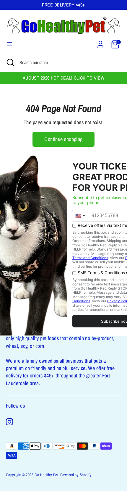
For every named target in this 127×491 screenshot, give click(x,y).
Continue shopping (63, 139)
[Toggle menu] (9, 44)
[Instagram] (9, 421)
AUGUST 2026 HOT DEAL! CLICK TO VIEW (64, 78)
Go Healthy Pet (46, 474)
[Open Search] (9, 62)
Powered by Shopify (76, 474)
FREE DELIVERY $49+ (63, 5)
